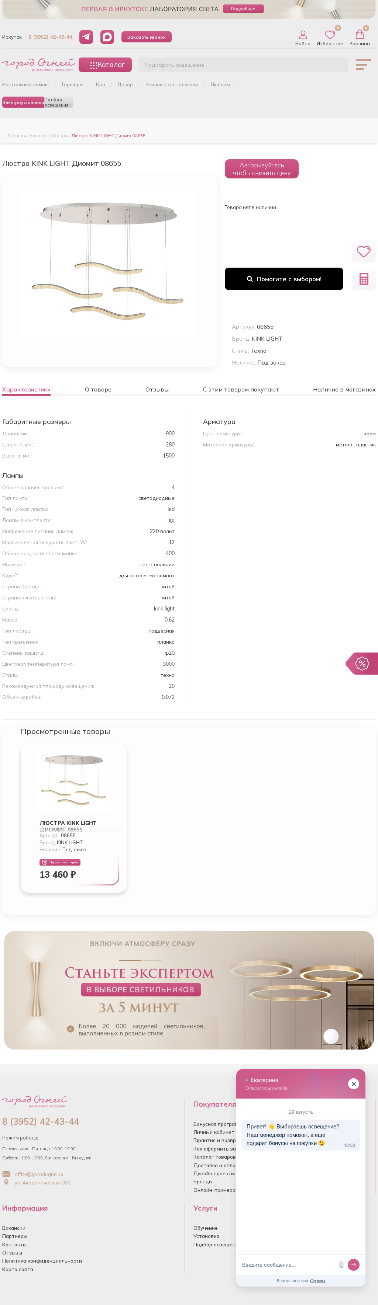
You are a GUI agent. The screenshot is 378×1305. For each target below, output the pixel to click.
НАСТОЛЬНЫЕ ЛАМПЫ (25, 84)
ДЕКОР (125, 84)
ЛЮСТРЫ (220, 84)
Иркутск (12, 37)
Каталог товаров (214, 1156)
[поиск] (334, 66)
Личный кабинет (213, 1132)
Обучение (205, 1228)
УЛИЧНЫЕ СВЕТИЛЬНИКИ (171, 84)
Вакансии (13, 1228)
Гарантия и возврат (217, 1140)
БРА (100, 84)
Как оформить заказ (218, 1148)
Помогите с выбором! (289, 279)
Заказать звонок (146, 37)
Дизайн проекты (214, 1173)
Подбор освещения (56, 102)
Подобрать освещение (174, 65)
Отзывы (12, 1252)
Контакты (14, 1244)
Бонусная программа (218, 1124)
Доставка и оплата (217, 1165)
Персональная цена (63, 862)
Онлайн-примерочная (220, 1190)
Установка (206, 1236)
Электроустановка (23, 102)
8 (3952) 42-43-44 (50, 37)
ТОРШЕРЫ (72, 84)
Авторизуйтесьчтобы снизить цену (262, 169)
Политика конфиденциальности (42, 1260)
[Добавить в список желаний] (364, 251)
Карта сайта (17, 1269)
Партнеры (14, 1236)
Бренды (203, 1181)
